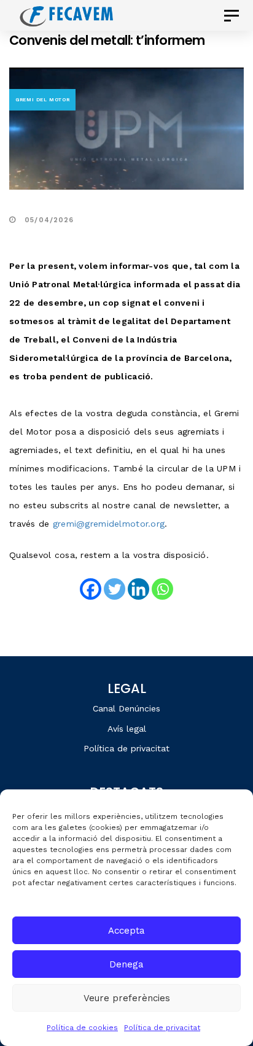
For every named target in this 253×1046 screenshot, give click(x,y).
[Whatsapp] (162, 589)
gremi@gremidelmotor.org (109, 524)
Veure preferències (127, 998)
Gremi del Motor (42, 100)
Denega (126, 964)
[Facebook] (90, 589)
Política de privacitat (162, 1027)
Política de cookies (82, 1027)
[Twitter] (114, 589)
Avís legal (126, 729)
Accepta (126, 930)
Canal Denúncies (126, 708)
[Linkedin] (138, 589)
